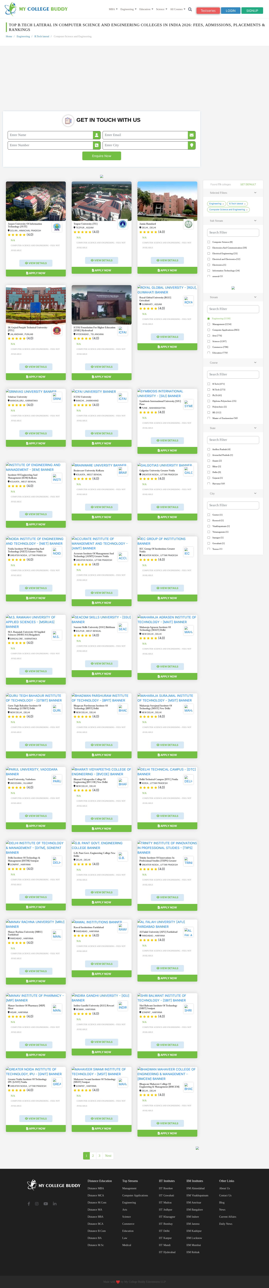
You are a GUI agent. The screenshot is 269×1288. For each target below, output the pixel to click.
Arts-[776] (217, 335)
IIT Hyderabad (167, 1252)
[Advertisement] (134, 81)
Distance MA (95, 1209)
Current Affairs (227, 1216)
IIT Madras (165, 1202)
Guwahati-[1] (218, 543)
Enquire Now (101, 156)
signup (252, 11)
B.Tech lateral (41, 36)
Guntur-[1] (217, 515)
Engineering (127, 9)
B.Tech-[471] (218, 384)
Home (9, 36)
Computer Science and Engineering (227, 209)
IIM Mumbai (193, 1245)
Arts (124, 1209)
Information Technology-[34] (226, 270)
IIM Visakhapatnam (197, 1195)
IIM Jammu (192, 1223)
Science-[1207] (219, 341)
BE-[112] (216, 412)
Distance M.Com (97, 1202)
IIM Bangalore (194, 1209)
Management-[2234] (221, 324)
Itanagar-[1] (218, 537)
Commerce (128, 1223)
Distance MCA (96, 1195)
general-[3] (217, 276)
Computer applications (135, 1195)
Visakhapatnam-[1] (221, 526)
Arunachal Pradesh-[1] (222, 455)
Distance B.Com (97, 1230)
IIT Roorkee (166, 1188)
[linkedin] (55, 1204)
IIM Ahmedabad (195, 1188)
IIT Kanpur (165, 1238)
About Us (224, 1188)
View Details (37, 263)
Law (124, 1238)
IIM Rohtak (192, 1252)
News (222, 1209)
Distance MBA (96, 1188)
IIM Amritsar (193, 1202)
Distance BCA (95, 1223)
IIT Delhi (164, 1230)
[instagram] (37, 1204)
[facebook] (29, 1204)
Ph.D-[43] (217, 395)
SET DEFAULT (248, 184)
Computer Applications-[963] (225, 330)
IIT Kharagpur (167, 1216)
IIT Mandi (165, 1245)
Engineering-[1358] (220, 318)
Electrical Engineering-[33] (224, 253)
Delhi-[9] (216, 472)
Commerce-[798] (220, 347)
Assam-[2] (217, 461)
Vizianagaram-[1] (220, 532)
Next (108, 1155)
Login (231, 11)
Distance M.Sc (96, 1245)
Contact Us (225, 1195)
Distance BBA (95, 1216)
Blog (221, 1202)
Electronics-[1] (219, 265)
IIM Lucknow (194, 1238)
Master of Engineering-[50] (225, 418)
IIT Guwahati (166, 1195)
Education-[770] (220, 353)
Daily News (225, 1223)
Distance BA (95, 1238)
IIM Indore (192, 1216)
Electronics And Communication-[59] (229, 248)
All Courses (176, 9)
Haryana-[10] (218, 483)
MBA (112, 9)
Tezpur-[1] (217, 549)
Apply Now (36, 273)
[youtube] (46, 1204)
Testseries (208, 10)
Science (160, 9)
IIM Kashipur (194, 1230)
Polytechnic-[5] (219, 407)
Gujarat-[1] (217, 478)
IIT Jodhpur (165, 1209)
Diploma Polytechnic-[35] (224, 401)
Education (144, 9)
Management (129, 1188)
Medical (126, 1245)
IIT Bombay (166, 1223)
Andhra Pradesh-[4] (221, 449)
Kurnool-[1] (218, 520)
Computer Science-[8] (222, 242)
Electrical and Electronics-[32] (226, 259)
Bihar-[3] (216, 466)
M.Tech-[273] (218, 389)
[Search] (190, 9)
